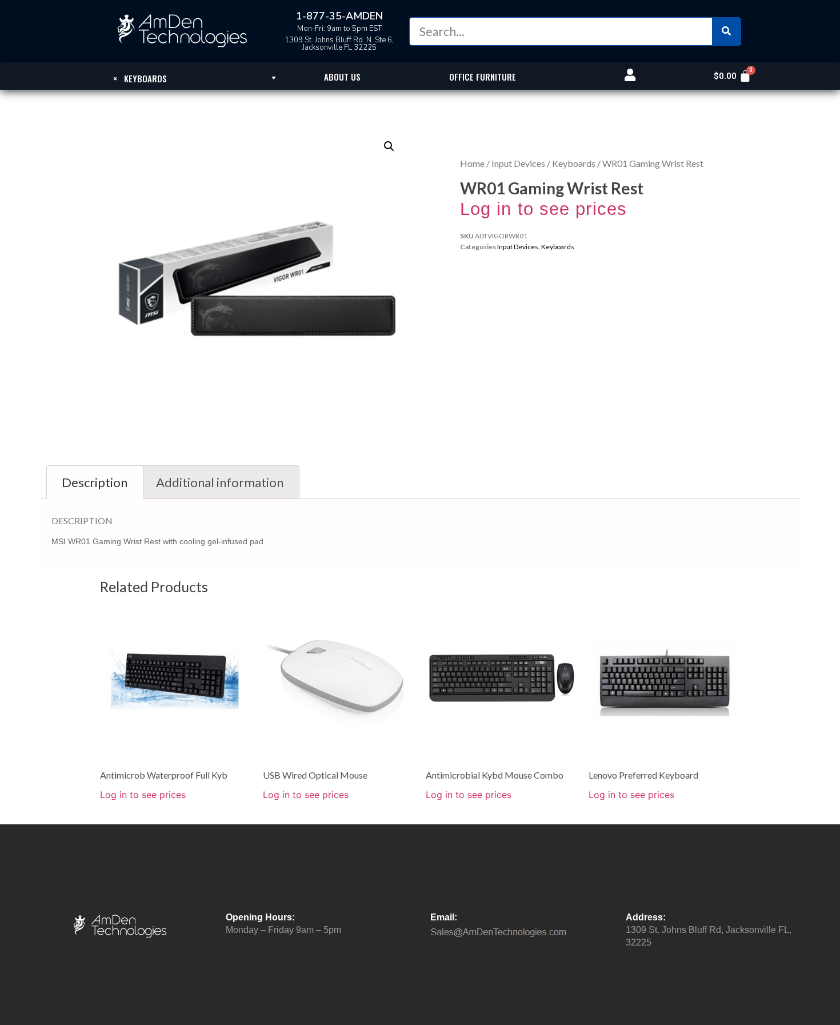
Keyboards (573, 163)
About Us (342, 76)
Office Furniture (482, 76)
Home (472, 163)
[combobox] (140, 78)
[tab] (94, 482)
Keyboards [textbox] (140, 78)
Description (94, 482)
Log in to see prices (543, 209)
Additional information (219, 482)
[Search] (726, 31)
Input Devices (518, 163)
